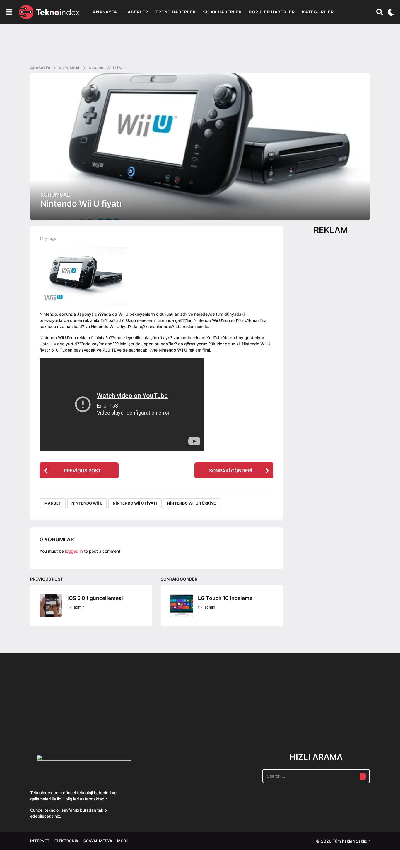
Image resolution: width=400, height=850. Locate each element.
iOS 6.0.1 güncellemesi (95, 598)
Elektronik (66, 841)
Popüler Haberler (272, 11)
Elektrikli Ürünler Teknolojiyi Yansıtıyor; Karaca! (118, 721)
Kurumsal (55, 195)
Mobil (123, 841)
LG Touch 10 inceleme (225, 598)
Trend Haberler (175, 11)
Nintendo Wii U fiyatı (135, 503)
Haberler (136, 11)
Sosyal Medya (97, 841)
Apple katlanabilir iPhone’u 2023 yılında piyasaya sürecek (352, 721)
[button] (9, 12)
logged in (74, 551)
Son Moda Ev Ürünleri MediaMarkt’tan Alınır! (294, 718)
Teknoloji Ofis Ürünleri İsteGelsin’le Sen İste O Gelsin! (235, 721)
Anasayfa (105, 11)
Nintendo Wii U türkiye (191, 503)
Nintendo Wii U (86, 503)
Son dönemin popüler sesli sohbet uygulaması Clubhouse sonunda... (59, 721)
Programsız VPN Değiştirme (176, 707)
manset (52, 503)
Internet (39, 841)
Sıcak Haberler (222, 11)
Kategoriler (318, 11)
